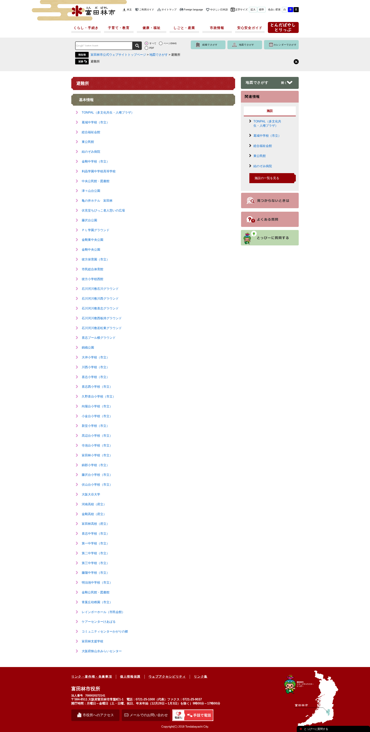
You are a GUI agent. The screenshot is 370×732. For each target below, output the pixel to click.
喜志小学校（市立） (95, 377)
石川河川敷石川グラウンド (100, 288)
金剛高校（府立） (94, 514)
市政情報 (217, 28)
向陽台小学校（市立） (97, 406)
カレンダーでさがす (285, 44)
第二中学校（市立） (95, 553)
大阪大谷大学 (91, 494)
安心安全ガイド (249, 28)
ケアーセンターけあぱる (99, 621)
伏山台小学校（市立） (97, 484)
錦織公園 (88, 347)
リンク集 (200, 676)
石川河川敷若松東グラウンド (102, 328)
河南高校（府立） (94, 504)
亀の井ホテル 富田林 (97, 200)
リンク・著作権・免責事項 (91, 676)
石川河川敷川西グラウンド (100, 298)
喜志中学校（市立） (95, 533)
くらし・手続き (86, 28)
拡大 (253, 9)
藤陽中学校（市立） (95, 572)
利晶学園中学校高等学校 (99, 171)
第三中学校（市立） (95, 563)
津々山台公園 (91, 190)
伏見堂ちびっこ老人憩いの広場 (103, 210)
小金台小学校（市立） (97, 416)
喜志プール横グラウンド (99, 337)
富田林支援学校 (92, 641)
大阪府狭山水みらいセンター (102, 651)
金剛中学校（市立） (95, 161)
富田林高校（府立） (95, 523)
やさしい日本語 (219, 9)
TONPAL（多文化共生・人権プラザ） (108, 112)
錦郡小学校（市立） (95, 465)
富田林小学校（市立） (97, 455)
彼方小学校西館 (92, 279)
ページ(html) (170, 43)
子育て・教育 (119, 28)
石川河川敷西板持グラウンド (102, 318)
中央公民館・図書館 (95, 181)
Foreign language (193, 9)
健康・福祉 (152, 28)
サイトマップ (169, 9)
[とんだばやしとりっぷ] (283, 29)
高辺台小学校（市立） (97, 435)
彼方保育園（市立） (95, 259)
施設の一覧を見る (267, 178)
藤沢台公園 (89, 220)
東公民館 (88, 141)
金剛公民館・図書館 (95, 592)
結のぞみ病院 (91, 151)
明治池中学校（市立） (97, 582)
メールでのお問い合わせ (149, 715)
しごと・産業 (184, 28)
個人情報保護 (130, 676)
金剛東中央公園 (92, 239)
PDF (151, 48)
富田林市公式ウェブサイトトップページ (118, 54)
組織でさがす (210, 44)
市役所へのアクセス (98, 715)
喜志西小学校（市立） (97, 386)
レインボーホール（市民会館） (103, 612)
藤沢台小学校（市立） (97, 474)
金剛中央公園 (91, 249)
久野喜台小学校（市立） (99, 396)
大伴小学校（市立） (95, 357)
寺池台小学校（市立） (97, 445)
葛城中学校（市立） (95, 122)
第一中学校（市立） (95, 543)
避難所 (95, 61)
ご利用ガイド (146, 9)
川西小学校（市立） (95, 367)
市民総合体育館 (92, 269)
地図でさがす (246, 44)
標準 (261, 9)
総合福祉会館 (91, 132)
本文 (129, 9)
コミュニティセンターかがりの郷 (105, 631)
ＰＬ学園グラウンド (95, 230)
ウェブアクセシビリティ (167, 676)
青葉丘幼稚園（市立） (97, 602)
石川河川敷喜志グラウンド (100, 308)
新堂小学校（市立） (95, 425)
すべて (152, 43)
